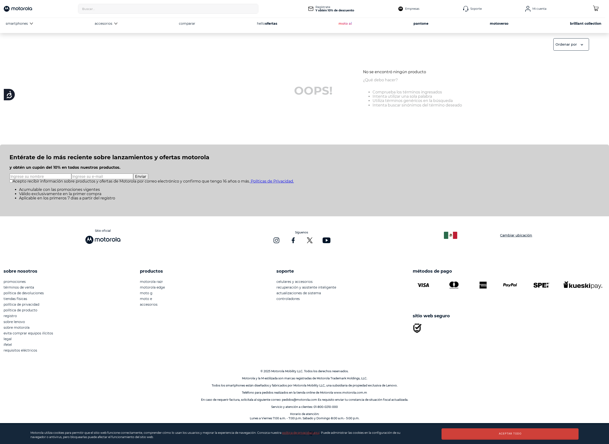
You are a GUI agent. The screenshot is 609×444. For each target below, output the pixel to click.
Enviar (140, 176)
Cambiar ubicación (516, 235)
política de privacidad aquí (300, 432)
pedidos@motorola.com (299, 399)
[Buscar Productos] (253, 9)
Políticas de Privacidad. (272, 181)
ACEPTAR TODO (510, 433)
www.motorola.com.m (350, 392)
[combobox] (168, 9)
